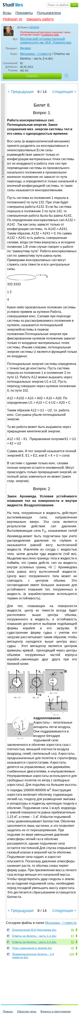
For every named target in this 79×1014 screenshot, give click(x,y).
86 (72, 929)
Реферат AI (12, 19)
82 (72, 942)
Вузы (7, 13)
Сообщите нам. (50, 35)
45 (72, 948)
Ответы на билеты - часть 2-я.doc (34, 942)
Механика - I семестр (35, 54)
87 (72, 935)
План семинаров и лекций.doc (32, 948)
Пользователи (49, 13)
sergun (34, 27)
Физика (25, 48)
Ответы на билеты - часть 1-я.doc (34, 935)
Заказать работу (40, 19)
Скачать (32, 76)
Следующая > (64, 92)
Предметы (24, 13)
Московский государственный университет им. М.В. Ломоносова (45, 40)
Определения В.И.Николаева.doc (34, 929)
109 (71, 954)
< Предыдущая (21, 92)
